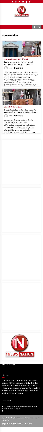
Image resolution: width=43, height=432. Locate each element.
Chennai (6, 411)
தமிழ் (4, 424)
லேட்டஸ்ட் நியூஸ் (23, 59)
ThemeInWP (6, 420)
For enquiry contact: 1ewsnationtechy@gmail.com (20, 406)
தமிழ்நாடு (7, 107)
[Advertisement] (21, 161)
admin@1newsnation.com (12, 408)
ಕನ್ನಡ (28, 424)
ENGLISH (11, 424)
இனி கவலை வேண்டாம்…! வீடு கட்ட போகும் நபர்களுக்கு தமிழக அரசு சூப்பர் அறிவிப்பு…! (18, 63)
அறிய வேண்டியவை (10, 59)
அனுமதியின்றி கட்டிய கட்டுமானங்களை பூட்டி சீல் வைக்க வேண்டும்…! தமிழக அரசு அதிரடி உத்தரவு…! (21, 111)
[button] (34, 27)
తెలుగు (20, 424)
